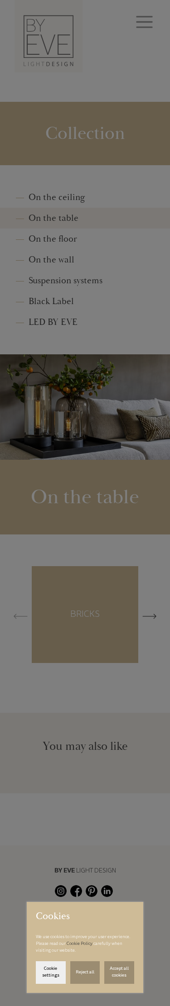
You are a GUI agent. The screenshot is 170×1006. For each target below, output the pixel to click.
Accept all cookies (119, 972)
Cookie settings (50, 972)
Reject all (85, 972)
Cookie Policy (80, 944)
